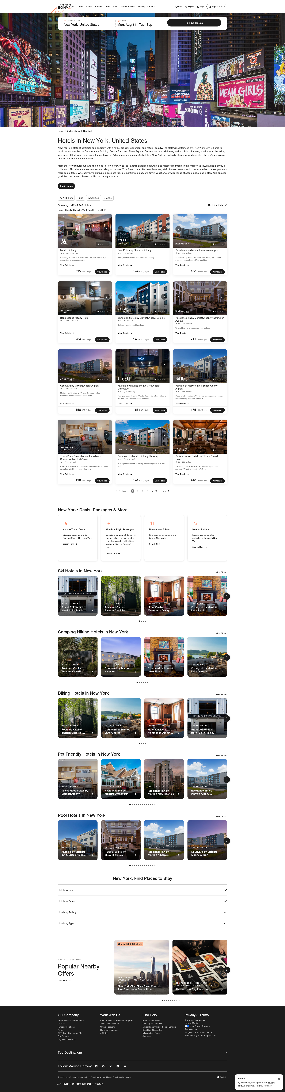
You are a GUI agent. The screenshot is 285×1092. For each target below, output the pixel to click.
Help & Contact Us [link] (151, 1020)
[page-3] (143, 621)
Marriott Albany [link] (68, 250)
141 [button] (135, 480)
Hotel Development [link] (109, 1030)
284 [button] (78, 339)
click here (268, 1086)
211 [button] (193, 339)
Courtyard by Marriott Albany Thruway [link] (138, 456)
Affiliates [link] (104, 1033)
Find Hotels (196, 22)
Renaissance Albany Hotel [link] (74, 317)
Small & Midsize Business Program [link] (116, 1020)
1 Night (124, 21)
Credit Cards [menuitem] (111, 6)
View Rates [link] (102, 272)
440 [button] (193, 480)
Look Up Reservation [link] (152, 1023)
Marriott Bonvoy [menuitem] (127, 6)
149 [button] (135, 271)
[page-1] (139, 621)
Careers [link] (61, 1023)
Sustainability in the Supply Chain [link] (200, 1035)
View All (219, 572)
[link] (178, 6)
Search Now (68, 544)
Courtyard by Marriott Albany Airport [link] (79, 385)
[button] (222, 205)
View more (62, 980)
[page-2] (141, 621)
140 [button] (135, 339)
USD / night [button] (86, 272)
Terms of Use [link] (191, 1029)
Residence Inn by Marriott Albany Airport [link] (196, 250)
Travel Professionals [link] (109, 1023)
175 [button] (193, 410)
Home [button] (61, 131)
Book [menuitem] (81, 6)
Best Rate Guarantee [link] (152, 1030)
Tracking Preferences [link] (195, 1020)
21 (156, 491)
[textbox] (89, 24)
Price (80, 197)
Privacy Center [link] (192, 1023)
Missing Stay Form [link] (151, 1033)
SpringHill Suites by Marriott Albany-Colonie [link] (141, 317)
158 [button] (78, 410)
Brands (108, 197)
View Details (65, 265)
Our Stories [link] (63, 1036)
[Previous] (63, 229)
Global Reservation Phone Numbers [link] (159, 1027)
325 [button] (78, 271)
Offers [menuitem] (89, 6)
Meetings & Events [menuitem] (146, 6)
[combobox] (89, 23)
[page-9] (146, 804)
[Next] (107, 229)
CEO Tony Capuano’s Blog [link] (70, 1033)
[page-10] (148, 804)
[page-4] (145, 621)
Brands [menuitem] (98, 6)
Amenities (93, 197)
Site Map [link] (146, 1036)
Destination (73, 21)
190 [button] (78, 480)
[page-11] (150, 804)
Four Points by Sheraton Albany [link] (134, 250)
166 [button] (193, 271)
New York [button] (87, 131)
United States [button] (73, 131)
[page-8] (144, 804)
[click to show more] (227, 596)
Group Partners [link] (107, 1027)
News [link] (60, 1030)
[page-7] (142, 804)
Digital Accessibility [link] (67, 1039)
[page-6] (147, 682)
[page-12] (152, 804)
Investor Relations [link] (66, 1027)
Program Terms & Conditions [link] (198, 1032)
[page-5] (145, 682)
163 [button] (135, 410)
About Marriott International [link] (71, 1020)
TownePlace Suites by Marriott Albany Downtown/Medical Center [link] (80, 458)
